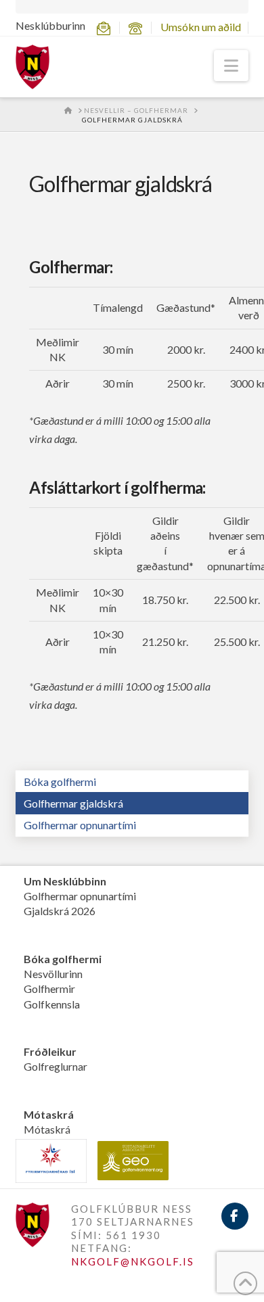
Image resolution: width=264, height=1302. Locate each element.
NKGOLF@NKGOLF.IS (132, 1261)
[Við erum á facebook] (234, 1216)
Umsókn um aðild (200, 26)
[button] (231, 65)
